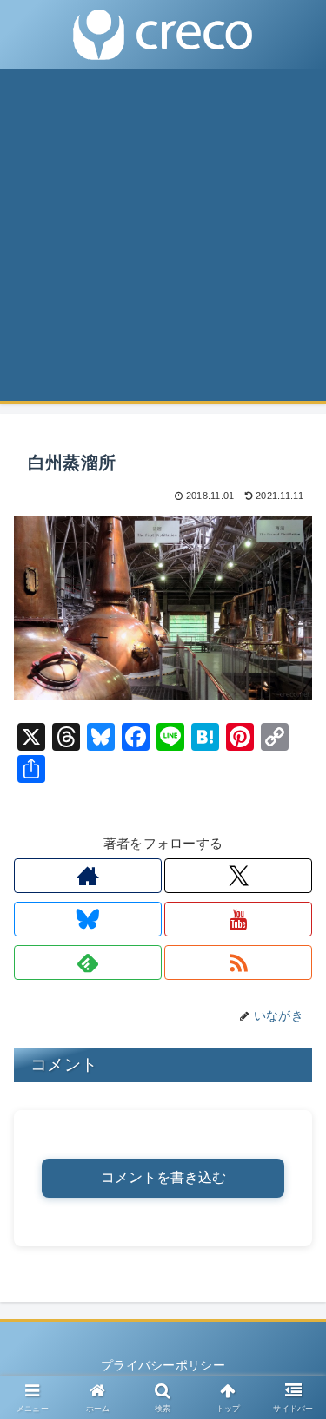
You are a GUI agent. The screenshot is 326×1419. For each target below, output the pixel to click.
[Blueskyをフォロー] (88, 919)
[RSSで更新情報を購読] (238, 962)
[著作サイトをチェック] (88, 875)
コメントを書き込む (163, 1177)
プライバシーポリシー (163, 1365)
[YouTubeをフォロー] (238, 919)
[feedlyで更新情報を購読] (88, 962)
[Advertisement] (163, 241)
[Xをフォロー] (238, 875)
